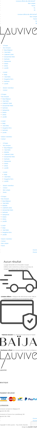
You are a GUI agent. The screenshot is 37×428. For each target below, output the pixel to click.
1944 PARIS (7, 52)
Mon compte (31, 3)
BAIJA (5, 74)
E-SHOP (5, 72)
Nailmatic (7, 59)
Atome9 (30, 427)
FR (34, 10)
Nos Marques (4, 374)
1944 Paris (3, 387)
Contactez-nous (4, 376)
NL (34, 8)
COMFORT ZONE (9, 54)
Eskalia (6, 63)
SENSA (6, 66)
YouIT (35, 427)
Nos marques (7, 48)
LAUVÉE (6, 68)
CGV (1, 380)
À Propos (5, 45)
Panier (33, 5)
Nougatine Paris (8, 79)
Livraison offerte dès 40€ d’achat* (25, 1)
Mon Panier (3, 389)
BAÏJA (1, 385)
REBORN (6, 152)
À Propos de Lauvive (6, 372)
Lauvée (6, 83)
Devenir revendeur (8, 88)
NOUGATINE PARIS (9, 57)
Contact (5, 90)
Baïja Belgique (8, 50)
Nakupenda (7, 61)
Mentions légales (5, 378)
